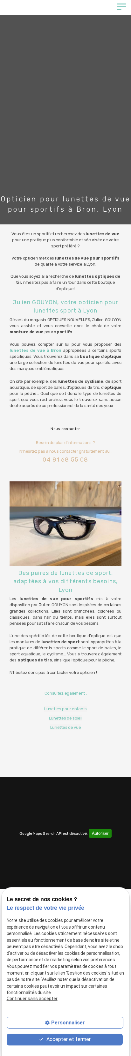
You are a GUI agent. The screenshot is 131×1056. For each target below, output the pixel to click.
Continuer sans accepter (32, 998)
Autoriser (100, 833)
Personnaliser (68, 1023)
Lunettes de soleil (65, 718)
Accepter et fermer (68, 1039)
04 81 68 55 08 (65, 459)
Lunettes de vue (65, 727)
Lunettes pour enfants (65, 708)
